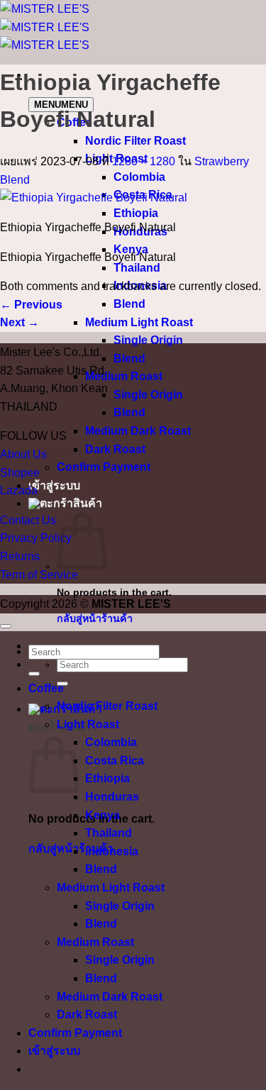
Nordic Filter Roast (135, 141)
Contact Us (28, 520)
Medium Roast (123, 376)
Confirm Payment (103, 467)
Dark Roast (115, 449)
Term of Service (39, 575)
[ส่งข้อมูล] (34, 674)
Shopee (20, 473)
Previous (31, 305)
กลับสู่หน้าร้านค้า (95, 618)
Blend (129, 304)
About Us (23, 454)
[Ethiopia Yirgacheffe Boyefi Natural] (93, 197)
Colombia (139, 177)
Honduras (112, 797)
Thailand (136, 268)
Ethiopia (135, 213)
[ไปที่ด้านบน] (5, 626)
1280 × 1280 (143, 161)
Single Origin (148, 340)
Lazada (19, 490)
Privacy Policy (36, 538)
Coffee (46, 688)
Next (19, 322)
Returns (20, 556)
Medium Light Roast (139, 322)
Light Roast (88, 724)
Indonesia (111, 851)
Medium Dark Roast (138, 431)
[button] (65, 503)
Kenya (102, 815)
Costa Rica (114, 761)
